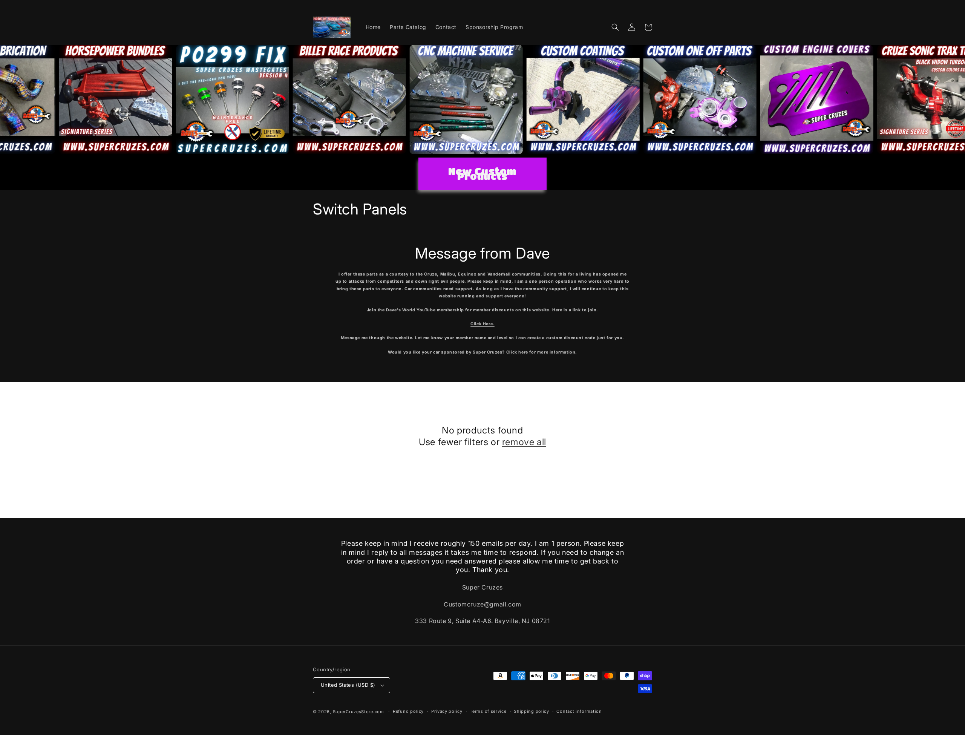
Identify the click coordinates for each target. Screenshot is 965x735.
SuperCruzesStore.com (358, 711)
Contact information (579, 711)
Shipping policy (531, 711)
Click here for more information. (541, 352)
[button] (615, 27)
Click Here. (482, 324)
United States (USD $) (348, 685)
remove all (524, 441)
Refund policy (408, 711)
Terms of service (488, 711)
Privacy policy (447, 711)
